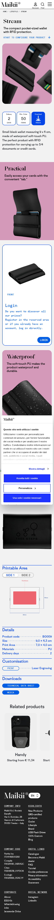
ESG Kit (8, 900)
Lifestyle (32, 825)
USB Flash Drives (37, 832)
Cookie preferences (38, 871)
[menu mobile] (49, 4)
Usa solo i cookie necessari (27, 498)
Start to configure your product (25, 37)
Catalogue (33, 853)
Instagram (33, 896)
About (7, 896)
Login (44, 340)
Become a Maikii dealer (36, 859)
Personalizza (25, 488)
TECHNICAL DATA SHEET (20, 685)
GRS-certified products (35, 816)
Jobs (6, 907)
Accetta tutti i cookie (27, 478)
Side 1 (10, 575)
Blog (30, 839)
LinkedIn (32, 900)
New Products (35, 810)
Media (10, 692)
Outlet (31, 821)
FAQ (30, 864)
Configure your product (30, 781)
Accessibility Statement (34, 881)
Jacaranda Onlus (12, 911)
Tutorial (32, 868)
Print (10, 668)
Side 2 (25, 575)
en (32, 795)
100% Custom (35, 835)
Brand (31, 828)
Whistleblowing (12, 904)
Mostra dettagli (37, 469)
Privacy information (37, 875)
